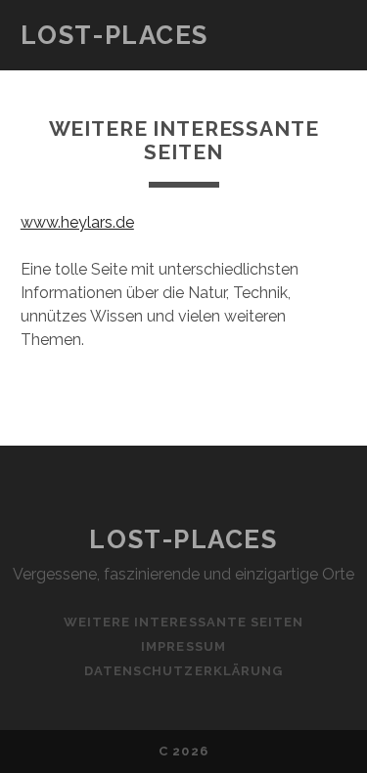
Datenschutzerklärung (183, 671)
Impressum (183, 646)
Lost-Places (114, 35)
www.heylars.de (77, 222)
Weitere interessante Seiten (183, 622)
